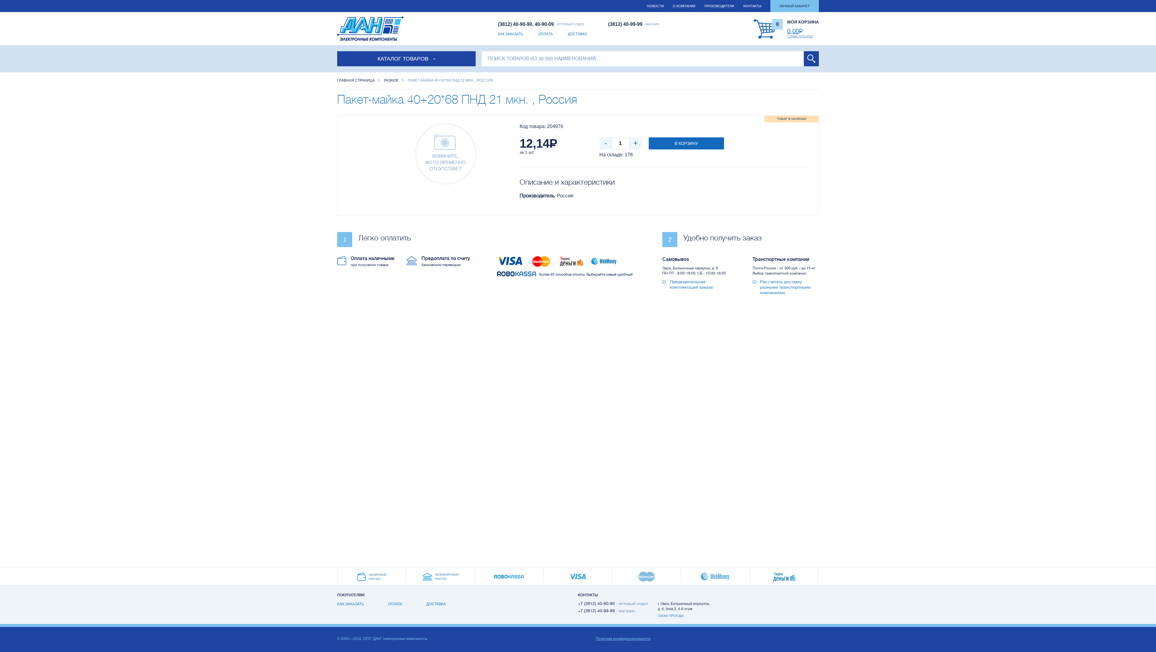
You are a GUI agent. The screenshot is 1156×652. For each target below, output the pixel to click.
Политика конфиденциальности (623, 639)
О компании (684, 6)
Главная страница (356, 80)
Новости (655, 6)
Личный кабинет (794, 6)
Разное (391, 80)
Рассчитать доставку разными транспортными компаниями (785, 287)
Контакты (752, 6)
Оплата (545, 34)
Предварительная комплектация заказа (691, 284)
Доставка (577, 34)
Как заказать (510, 34)
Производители (719, 6)
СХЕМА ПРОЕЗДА (671, 615)
